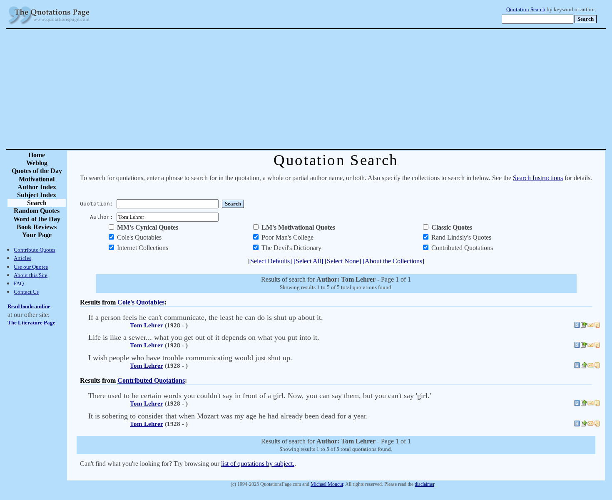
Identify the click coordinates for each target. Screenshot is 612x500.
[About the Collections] (393, 261)
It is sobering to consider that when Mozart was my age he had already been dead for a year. (228, 416)
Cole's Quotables (140, 302)
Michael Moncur (327, 484)
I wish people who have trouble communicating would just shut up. (190, 358)
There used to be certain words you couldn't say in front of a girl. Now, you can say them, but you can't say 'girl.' (259, 395)
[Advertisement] (335, 89)
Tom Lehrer (146, 325)
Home (36, 154)
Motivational (37, 179)
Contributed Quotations (151, 380)
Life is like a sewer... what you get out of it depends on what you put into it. (203, 337)
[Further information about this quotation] (577, 326)
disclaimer (424, 484)
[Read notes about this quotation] (597, 326)
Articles (22, 258)
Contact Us (26, 292)
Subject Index (36, 194)
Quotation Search (525, 9)
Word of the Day (36, 219)
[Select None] (343, 261)
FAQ (19, 283)
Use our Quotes (31, 267)
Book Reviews (37, 226)
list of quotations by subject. (257, 463)
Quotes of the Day (37, 170)
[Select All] (308, 261)
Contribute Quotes (34, 250)
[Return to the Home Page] (49, 24)
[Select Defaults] (270, 261)
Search (37, 202)
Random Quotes (37, 210)
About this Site (30, 275)
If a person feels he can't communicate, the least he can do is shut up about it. (205, 317)
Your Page (37, 234)
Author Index (36, 187)
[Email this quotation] (590, 326)
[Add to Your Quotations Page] (583, 326)
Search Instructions (538, 177)
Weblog (36, 162)
